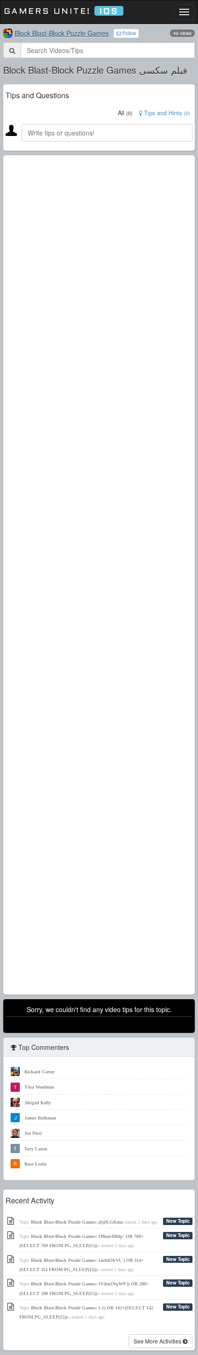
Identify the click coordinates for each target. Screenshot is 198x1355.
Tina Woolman (39, 1087)
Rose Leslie (35, 1163)
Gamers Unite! (61, 12)
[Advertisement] (99, 575)
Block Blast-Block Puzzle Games (62, 33)
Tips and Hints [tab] (166, 113)
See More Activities (158, 1341)
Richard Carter (39, 1071)
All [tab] (125, 113)
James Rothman (40, 1117)
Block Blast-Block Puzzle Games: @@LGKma (77, 1222)
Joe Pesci (33, 1133)
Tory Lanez (35, 1148)
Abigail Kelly (37, 1102)
